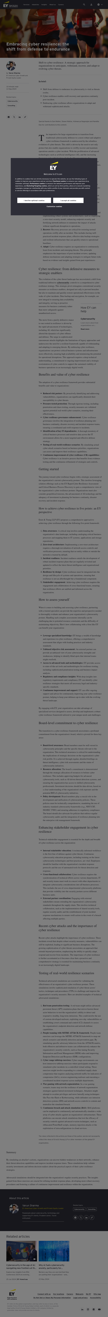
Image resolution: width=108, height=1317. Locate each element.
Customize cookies (54, 206)
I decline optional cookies (34, 200)
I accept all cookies (68, 200)
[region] (54, 186)
